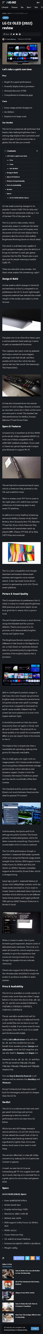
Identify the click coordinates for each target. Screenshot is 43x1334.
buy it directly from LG (20, 1076)
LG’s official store (17, 1039)
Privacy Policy (9, 1330)
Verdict (9, 189)
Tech (5, 17)
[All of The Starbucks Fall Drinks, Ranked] (8, 1285)
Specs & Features (13, 177)
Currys (31, 1046)
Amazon (20, 1053)
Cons (11, 164)
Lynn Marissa (11, 39)
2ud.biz (11, 2)
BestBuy (32, 1079)
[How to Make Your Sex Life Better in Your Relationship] (8, 1273)
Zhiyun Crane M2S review (24, 1293)
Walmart (6, 1082)
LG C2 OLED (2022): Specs (19, 198)
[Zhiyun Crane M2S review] (8, 1296)
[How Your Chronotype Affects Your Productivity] (8, 1318)
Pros (11, 160)
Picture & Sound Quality (16, 181)
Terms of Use (22, 1330)
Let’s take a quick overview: (17, 156)
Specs (9, 194)
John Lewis (7, 1049)
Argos (31, 1053)
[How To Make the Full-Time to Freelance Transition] (8, 1307)
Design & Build (12, 173)
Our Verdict (14, 169)
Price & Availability (14, 185)
